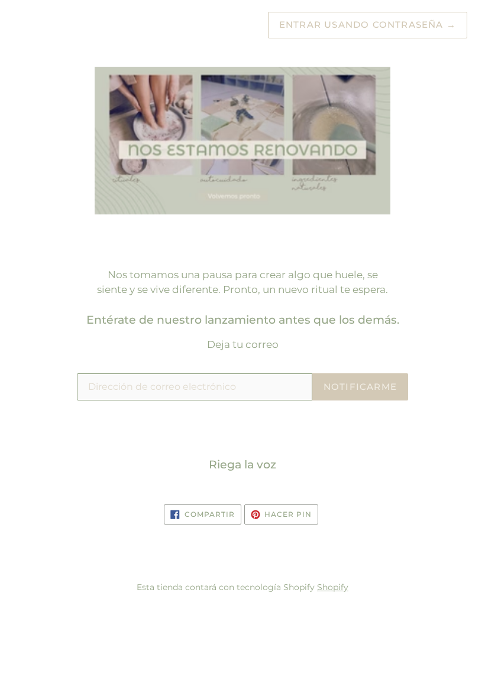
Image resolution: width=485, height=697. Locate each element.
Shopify (332, 587)
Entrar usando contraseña (367, 24)
